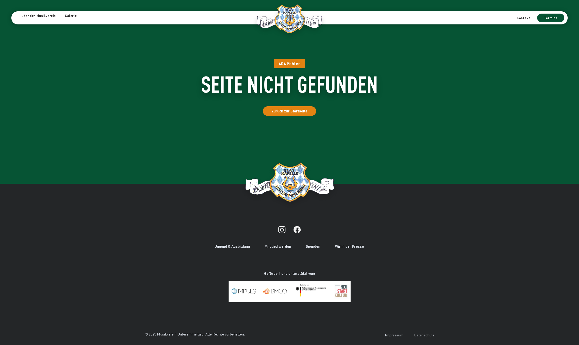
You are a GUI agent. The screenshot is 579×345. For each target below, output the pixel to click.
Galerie (71, 15)
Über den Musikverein (38, 15)
